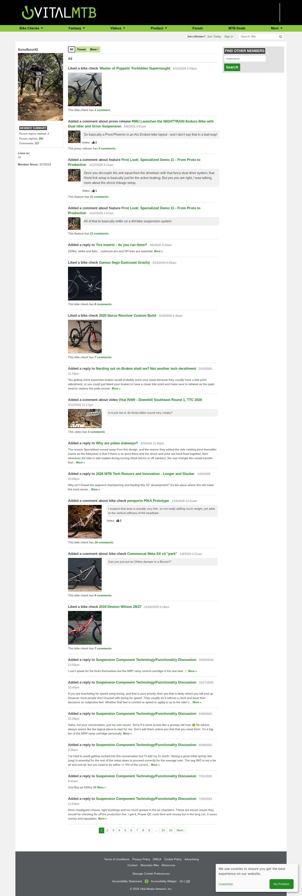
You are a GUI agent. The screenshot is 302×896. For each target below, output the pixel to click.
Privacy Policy (141, 859)
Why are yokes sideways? (117, 443)
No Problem (281, 884)
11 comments (99, 196)
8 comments (103, 304)
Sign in (228, 36)
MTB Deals (236, 28)
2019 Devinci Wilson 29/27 (120, 607)
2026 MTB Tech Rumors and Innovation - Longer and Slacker (145, 474)
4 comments (106, 148)
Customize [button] (226, 884)
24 (171, 830)
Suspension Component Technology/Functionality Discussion (146, 660)
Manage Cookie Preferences (151, 873)
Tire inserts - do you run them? (121, 245)
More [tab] (93, 49)
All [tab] (71, 49)
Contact (133, 865)
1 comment (102, 110)
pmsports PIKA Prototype (148, 501)
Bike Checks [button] (30, 28)
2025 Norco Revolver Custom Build (127, 316)
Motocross (168, 865)
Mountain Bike (150, 865)
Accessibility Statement (127, 881)
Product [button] (157, 28)
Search (232, 67)
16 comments (104, 542)
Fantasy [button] (75, 28)
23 (164, 830)
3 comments (96, 431)
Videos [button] (116, 28)
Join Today (214, 36)
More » (158, 251)
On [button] (181, 881)
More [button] (275, 28)
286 (41, 138)
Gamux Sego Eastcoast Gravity (125, 262)
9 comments (103, 595)
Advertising (191, 859)
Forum (197, 28)
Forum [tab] (81, 49)
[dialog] (257, 878)
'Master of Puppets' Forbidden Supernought (135, 68)
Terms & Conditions (116, 859)
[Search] (280, 36)
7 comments (103, 357)
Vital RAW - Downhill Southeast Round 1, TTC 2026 (160, 400)
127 (37, 143)
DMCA (157, 859)
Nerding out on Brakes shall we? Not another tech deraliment (146, 369)
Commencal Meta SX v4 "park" (152, 554)
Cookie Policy (173, 859)
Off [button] (188, 881)
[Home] (59, 12)
